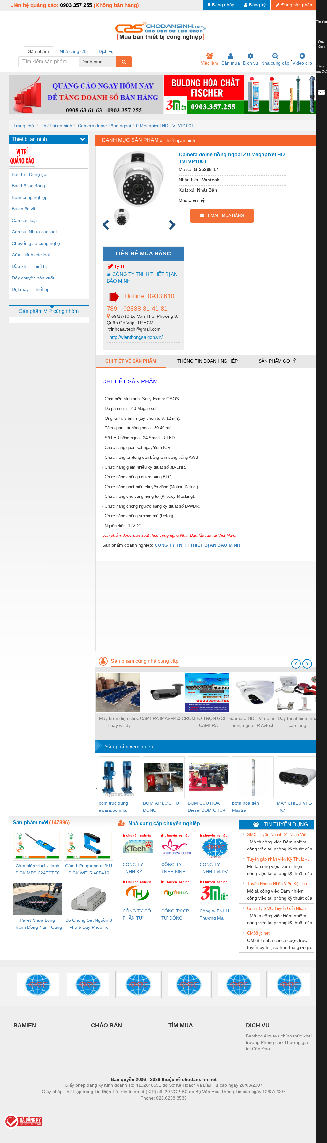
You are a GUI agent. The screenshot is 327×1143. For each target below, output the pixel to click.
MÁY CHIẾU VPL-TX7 (295, 807)
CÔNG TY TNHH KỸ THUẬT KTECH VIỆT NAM (136, 868)
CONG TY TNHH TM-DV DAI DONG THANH (214, 868)
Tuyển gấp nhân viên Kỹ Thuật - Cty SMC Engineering (279, 859)
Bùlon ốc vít (23, 208)
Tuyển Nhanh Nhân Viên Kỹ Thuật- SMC (279, 883)
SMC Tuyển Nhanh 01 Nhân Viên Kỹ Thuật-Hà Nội (279, 834)
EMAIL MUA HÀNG (224, 215)
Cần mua (230, 63)
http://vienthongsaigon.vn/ (135, 337)
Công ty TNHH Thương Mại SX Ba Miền (214, 914)
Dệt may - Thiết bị (30, 289)
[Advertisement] (207, 606)
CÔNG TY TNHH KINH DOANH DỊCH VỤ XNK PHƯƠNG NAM (175, 868)
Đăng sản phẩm (297, 4)
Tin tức (321, 22)
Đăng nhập (223, 4)
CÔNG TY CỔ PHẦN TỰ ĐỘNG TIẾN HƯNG (137, 914)
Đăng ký (257, 4)
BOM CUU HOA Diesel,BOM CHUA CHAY (206, 807)
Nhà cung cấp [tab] (74, 51)
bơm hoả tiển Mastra (245, 807)
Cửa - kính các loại (31, 254)
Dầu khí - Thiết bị (29, 266)
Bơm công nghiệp (30, 197)
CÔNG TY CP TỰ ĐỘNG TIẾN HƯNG (175, 914)
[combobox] (114, 61)
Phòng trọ (122, 1107)
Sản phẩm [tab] (38, 51)
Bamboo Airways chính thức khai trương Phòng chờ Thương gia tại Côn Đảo (279, 1042)
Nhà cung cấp (275, 63)
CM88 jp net (258, 933)
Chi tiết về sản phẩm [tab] (130, 361)
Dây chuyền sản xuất (33, 277)
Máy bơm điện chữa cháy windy (119, 722)
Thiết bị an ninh (56, 125)
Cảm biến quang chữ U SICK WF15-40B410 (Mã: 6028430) (88, 869)
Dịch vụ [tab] (106, 51)
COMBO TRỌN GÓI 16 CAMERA (208, 722)
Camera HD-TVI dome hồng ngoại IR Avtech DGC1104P (253, 722)
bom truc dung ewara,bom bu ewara (113, 807)
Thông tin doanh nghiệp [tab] (207, 361)
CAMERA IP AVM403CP (164, 718)
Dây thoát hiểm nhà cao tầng (297, 722)
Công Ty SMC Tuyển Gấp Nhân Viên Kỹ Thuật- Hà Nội (279, 908)
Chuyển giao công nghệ (36, 243)
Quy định (321, 44)
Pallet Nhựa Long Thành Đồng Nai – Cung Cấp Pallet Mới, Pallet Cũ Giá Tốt (37, 924)
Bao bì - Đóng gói (29, 174)
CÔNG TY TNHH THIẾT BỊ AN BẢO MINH (142, 277)
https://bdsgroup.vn (155, 1107)
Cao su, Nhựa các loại (34, 231)
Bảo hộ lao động (28, 185)
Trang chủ (23, 125)
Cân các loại (24, 220)
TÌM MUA (180, 1025)
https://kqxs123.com (195, 1107)
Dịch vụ (250, 63)
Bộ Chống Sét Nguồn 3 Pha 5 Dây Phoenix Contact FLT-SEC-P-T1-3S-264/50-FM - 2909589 (89, 924)
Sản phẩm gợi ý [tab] (277, 361)
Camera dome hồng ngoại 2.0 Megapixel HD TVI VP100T (136, 125)
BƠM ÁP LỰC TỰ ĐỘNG (161, 807)
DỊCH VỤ (258, 1025)
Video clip (302, 63)
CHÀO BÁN (106, 1025)
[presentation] (296, 664)
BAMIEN (24, 1025)
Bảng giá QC (321, 68)
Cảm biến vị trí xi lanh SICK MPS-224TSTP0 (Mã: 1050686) (37, 869)
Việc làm (209, 63)
